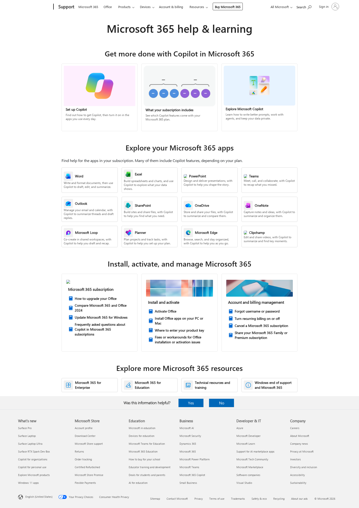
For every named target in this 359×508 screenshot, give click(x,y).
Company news (299, 443)
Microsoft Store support (89, 443)
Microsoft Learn (245, 443)
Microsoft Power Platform (195, 459)
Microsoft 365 (88, 7)
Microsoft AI (187, 428)
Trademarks (238, 498)
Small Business (188, 483)
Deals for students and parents (147, 475)
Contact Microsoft (177, 498)
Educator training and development (149, 467)
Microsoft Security (190, 436)
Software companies (248, 475)
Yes (191, 402)
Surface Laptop (27, 436)
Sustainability (298, 483)
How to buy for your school (144, 459)
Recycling (279, 498)
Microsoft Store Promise (89, 475)
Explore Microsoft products (34, 475)
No (221, 402)
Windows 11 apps (28, 483)
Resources (197, 7)
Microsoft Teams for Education (147, 443)
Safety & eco (259, 498)
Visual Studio (244, 483)
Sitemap (155, 498)
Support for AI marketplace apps (255, 451)
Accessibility (297, 475)
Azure (239, 428)
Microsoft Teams (189, 467)
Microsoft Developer (248, 436)
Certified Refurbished (87, 467)
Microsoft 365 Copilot (192, 475)
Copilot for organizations (32, 459)
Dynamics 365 (188, 443)
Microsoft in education (142, 428)
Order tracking (83, 459)
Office (108, 7)
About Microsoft (299, 436)
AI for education (138, 483)
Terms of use (216, 498)
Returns (79, 451)
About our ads (299, 498)
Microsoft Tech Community (252, 459)
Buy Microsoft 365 (228, 7)
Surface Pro (25, 428)
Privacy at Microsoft (302, 451)
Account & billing (171, 7)
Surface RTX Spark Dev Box (34, 451)
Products (124, 7)
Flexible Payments (85, 483)
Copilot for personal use (32, 467)
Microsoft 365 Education (143, 451)
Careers (294, 428)
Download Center (85, 436)
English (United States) (39, 496)
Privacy (198, 498)
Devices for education (141, 436)
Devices (145, 7)
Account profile (84, 428)
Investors (295, 459)
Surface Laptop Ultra (30, 443)
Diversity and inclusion (303, 467)
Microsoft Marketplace (249, 467)
